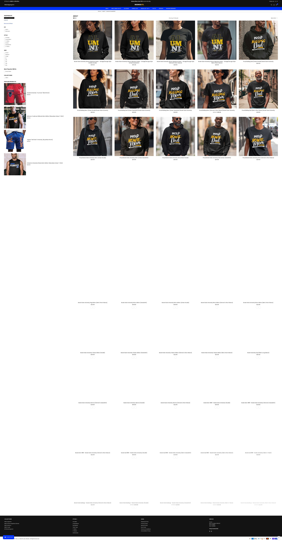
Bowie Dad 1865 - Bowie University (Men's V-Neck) (258, 452)
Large (7, 56)
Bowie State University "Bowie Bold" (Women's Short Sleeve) (175, 205)
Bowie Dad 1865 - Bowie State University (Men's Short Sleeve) (217, 452)
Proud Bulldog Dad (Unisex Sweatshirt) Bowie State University (134, 110)
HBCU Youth (7, 527)
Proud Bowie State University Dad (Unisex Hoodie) (175, 157)
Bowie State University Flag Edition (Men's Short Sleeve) (92, 302)
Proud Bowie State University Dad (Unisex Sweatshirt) (217, 157)
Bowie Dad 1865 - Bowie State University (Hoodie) (134, 452)
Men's (7, 29)
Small (7, 52)
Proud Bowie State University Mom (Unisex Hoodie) (92, 157)
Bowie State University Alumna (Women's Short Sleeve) (175, 402)
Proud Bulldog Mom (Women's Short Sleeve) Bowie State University (217, 110)
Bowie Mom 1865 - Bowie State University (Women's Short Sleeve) (92, 452)
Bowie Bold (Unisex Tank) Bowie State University (134, 205)
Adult (103, 11)
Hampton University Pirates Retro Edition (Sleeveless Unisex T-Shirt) (45, 163)
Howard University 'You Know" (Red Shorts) (38, 93)
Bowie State (8, 71)
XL (6, 58)
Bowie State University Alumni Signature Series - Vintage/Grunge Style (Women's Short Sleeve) (175, 62)
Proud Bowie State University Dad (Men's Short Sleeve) (92, 205)
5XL (6, 65)
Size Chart (143, 527)
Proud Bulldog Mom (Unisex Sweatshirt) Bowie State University (175, 110)
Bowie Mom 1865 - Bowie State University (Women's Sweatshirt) (258, 402)
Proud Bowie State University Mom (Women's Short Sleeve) (258, 157)
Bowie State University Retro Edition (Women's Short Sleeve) (217, 302)
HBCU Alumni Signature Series (11, 523)
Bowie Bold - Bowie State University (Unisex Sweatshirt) (134, 252)
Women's (8, 31)
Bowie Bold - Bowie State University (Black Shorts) (93, 252)
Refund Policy (144, 525)
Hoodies (7, 37)
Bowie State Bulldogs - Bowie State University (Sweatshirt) (175, 503)
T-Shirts (7, 41)
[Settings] (274, 5)
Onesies (161, 8)
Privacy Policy (144, 523)
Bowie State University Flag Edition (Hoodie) (216, 252)
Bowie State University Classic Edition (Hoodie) (92, 352)
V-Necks (7, 46)
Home (99, 11)
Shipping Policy (144, 521)
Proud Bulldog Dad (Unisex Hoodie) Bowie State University (258, 61)
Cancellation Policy (145, 531)
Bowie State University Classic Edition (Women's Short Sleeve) (175, 352)
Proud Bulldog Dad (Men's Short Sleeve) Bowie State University (258, 110)
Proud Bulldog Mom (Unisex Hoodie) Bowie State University (92, 110)
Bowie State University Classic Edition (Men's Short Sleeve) (217, 352)
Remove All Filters (8, 23)
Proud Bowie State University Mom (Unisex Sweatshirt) (134, 157)
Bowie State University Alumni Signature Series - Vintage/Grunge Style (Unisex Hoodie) (92, 62)
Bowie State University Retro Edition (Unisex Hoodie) (175, 302)
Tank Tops (75, 527)
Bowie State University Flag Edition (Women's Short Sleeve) (258, 252)
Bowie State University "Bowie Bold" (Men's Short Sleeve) (258, 205)
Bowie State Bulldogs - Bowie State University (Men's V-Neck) (217, 503)
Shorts (7, 43)
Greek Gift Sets (145, 8)
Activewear (75, 532)
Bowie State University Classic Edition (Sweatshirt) (134, 352)
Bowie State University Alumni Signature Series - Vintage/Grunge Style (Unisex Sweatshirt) (134, 62)
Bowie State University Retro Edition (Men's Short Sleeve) (258, 302)
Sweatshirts (8, 44)
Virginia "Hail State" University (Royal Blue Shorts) (40, 139)
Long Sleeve (8, 39)
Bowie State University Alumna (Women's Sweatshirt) (93, 402)
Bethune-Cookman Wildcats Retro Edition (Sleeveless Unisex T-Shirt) (45, 116)
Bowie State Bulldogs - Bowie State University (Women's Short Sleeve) (92, 503)
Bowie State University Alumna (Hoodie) (134, 402)
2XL (6, 59)
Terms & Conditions (146, 529)
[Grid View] (74, 18)
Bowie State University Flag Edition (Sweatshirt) (175, 252)
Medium (7, 54)
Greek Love (135, 8)
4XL (6, 63)
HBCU (107, 8)
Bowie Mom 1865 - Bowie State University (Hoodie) (217, 402)
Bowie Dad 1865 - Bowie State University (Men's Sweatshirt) (175, 452)
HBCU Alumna (7, 525)
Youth (154, 8)
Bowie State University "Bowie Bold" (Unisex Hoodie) (216, 205)
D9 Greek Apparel (8, 529)
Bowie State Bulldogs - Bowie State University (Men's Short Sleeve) (258, 503)
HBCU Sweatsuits (116, 8)
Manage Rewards (171, 8)
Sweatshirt (75, 525)
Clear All (6, 20)
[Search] (271, 5)
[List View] (76, 18)
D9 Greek (126, 8)
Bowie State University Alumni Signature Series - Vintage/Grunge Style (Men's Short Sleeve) (217, 62)
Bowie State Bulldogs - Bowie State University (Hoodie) (134, 503)
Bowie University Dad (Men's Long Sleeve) (258, 352)
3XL (6, 61)
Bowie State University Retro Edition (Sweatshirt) (134, 302)
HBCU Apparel (7, 521)
